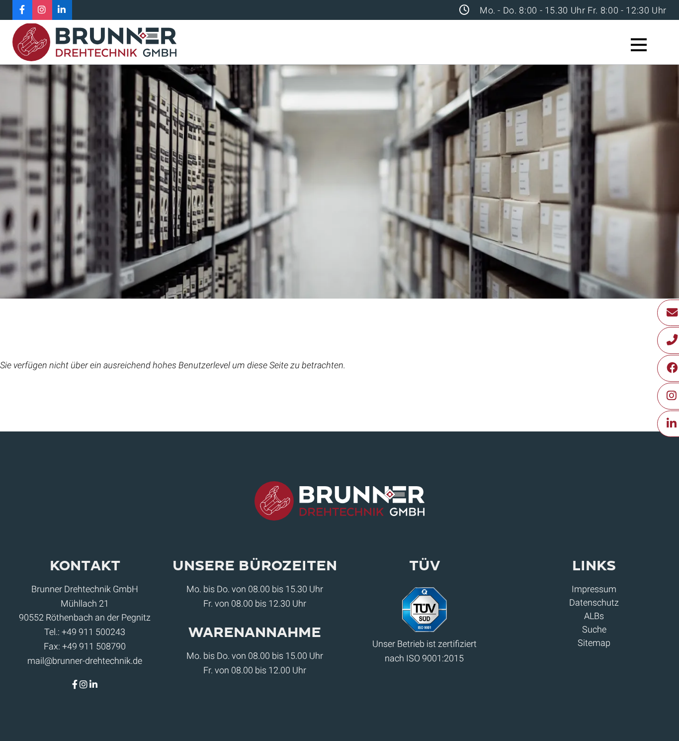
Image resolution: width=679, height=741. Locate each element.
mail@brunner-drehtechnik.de (84, 660)
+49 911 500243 (93, 632)
